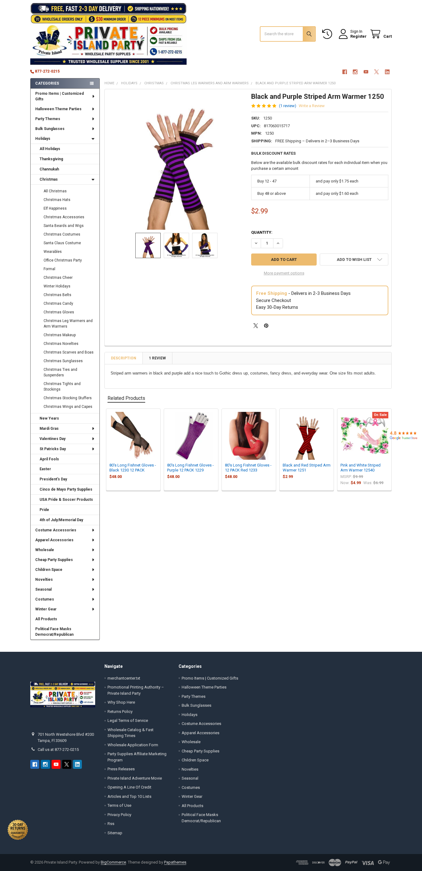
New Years (49, 418)
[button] (354, 259)
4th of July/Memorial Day (61, 520)
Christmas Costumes (62, 234)
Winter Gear (46, 609)
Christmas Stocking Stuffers (68, 398)
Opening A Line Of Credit (129, 787)
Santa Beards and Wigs (64, 226)
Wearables (53, 251)
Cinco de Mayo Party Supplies (66, 489)
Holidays (42, 138)
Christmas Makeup (60, 335)
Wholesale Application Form (133, 745)
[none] (176, 161)
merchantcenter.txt (124, 678)
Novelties (44, 579)
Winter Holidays (57, 286)
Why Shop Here (121, 702)
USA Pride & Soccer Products (66, 499)
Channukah (49, 169)
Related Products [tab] (126, 398)
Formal (49, 269)
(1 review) (287, 105)
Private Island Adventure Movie (135, 778)
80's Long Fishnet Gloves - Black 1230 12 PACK (132, 467)
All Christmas (55, 191)
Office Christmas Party (63, 260)
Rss (111, 823)
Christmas (49, 179)
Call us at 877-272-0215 (58, 749)
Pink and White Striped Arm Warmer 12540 (360, 467)
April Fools (49, 459)
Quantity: (261, 232)
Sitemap (115, 833)
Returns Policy (120, 711)
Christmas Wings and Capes (68, 406)
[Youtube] (365, 71)
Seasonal (43, 589)
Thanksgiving (51, 159)
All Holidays (50, 149)
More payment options (284, 273)
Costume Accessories (55, 530)
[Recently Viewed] (328, 34)
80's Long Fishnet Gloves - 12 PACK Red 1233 (248, 467)
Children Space (48, 569)
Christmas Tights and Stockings (62, 387)
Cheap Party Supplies (54, 560)
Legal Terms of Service (128, 720)
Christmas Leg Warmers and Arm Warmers (68, 324)
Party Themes (47, 119)
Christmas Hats (57, 200)
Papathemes (175, 862)
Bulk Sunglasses (50, 129)
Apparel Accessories (54, 540)
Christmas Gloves (59, 312)
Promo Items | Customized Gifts (59, 96)
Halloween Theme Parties (58, 109)
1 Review (157, 358)
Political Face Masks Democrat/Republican (54, 632)
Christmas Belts (57, 295)
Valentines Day (52, 439)
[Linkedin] (387, 71)
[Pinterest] (266, 325)
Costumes (44, 599)
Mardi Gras (49, 428)
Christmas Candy (58, 303)
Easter (45, 469)
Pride (44, 510)
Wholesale (44, 550)
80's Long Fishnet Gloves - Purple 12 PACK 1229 (190, 467)
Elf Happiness (55, 208)
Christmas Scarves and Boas (69, 352)
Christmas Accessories (64, 217)
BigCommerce (113, 862)
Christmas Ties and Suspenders (60, 372)
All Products (46, 619)
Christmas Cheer (58, 277)
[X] (376, 71)
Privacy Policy (119, 814)
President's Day (53, 479)
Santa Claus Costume (62, 243)
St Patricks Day (53, 449)
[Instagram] (355, 71)
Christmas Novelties (61, 343)
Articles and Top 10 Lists (129, 796)
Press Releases (121, 769)
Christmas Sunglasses (63, 361)
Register (358, 36)
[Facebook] (344, 71)
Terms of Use (119, 805)
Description (123, 358)
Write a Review (312, 105)
